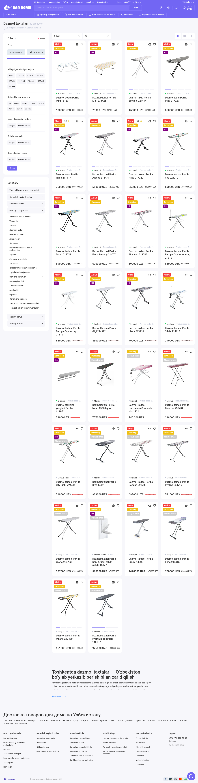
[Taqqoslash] (77, 44)
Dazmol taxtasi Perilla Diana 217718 (68, 253)
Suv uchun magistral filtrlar (81, 747)
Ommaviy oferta (142, 751)
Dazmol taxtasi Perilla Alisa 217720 (141, 176)
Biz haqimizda (39, 2)
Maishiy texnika (16, 323)
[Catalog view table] (191, 36)
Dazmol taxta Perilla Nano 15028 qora (103, 406)
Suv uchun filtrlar (75, 14)
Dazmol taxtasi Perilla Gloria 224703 (68, 560)
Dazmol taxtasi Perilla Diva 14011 (104, 483)
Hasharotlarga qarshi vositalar (115, 738)
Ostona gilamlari (16, 281)
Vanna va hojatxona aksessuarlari (24, 303)
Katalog (12, 15)
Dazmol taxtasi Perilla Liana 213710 (141, 330)
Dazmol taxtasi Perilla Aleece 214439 (104, 176)
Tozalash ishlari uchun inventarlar (24, 308)
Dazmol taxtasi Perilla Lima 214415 (177, 560)
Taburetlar (13, 221)
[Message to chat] (191, 776)
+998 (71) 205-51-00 (128, 2)
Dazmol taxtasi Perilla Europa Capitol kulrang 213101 (177, 254)
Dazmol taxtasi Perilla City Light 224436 (68, 483)
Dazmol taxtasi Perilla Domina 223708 (141, 483)
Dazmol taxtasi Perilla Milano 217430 (68, 637)
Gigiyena (13, 294)
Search (135, 8)
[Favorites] (176, 8)
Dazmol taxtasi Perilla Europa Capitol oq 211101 (68, 331)
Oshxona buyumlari (17, 277)
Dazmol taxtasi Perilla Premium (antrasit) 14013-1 (104, 639)
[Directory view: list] (185, 36)
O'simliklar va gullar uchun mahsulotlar (20, 249)
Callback (172, 741)
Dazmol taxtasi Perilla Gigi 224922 (104, 330)
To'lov (65, 2)
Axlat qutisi (14, 290)
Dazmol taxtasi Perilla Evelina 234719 (177, 483)
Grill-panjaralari (43, 747)
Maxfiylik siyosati (143, 747)
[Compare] (168, 8)
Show (12, 168)
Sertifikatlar (141, 743)
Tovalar (12, 225)
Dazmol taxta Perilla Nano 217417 (67, 176)
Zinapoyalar (14, 239)
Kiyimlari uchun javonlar (19, 272)
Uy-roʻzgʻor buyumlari (49, 14)
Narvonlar (13, 243)
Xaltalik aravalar (16, 285)
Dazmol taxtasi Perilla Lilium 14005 (141, 560)
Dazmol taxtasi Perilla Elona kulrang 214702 (104, 253)
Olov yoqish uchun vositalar (48, 751)
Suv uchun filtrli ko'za (78, 751)
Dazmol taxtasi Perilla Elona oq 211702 (141, 253)
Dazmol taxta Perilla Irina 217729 (176, 99)
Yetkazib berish (77, 2)
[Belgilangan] (82, 44)
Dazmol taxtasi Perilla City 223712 (177, 176)
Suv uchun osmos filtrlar (80, 738)
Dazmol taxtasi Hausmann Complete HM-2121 (140, 408)
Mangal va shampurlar (46, 738)
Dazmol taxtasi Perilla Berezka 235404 (177, 406)
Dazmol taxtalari (16, 234)
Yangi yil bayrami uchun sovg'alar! (24, 190)
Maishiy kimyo (15, 317)
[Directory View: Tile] (178, 36)
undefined (90, 2)
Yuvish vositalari (109, 743)
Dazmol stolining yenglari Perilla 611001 (65, 408)
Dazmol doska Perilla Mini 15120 (67, 99)
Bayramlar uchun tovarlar (153, 14)
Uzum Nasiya (102, 2)
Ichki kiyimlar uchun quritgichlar (23, 268)
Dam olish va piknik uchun (103, 14)
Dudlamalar (41, 743)
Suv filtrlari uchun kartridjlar (81, 760)
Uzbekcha (187, 2)
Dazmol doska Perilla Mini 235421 (104, 99)
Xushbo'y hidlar (15, 230)
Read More (57, 696)
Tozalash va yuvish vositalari (115, 747)
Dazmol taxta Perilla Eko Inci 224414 (140, 99)
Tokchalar (13, 263)
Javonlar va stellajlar (18, 259)
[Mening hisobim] (161, 8)
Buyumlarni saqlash (18, 299)
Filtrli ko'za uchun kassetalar (81, 756)
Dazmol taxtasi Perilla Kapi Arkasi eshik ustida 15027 (104, 562)
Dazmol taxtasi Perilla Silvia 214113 (177, 330)
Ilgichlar (12, 254)
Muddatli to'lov (54, 2)
